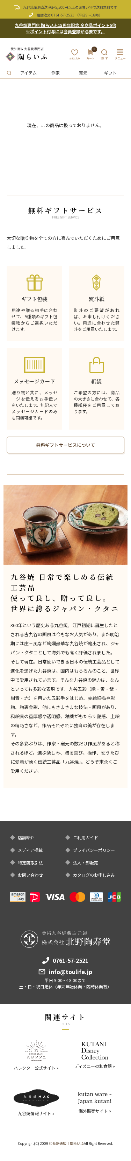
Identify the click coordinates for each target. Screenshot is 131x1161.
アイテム (28, 73)
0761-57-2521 (62, 15)
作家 (55, 73)
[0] (91, 56)
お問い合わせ (30, 875)
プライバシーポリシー (94, 850)
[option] (65, 525)
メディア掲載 (30, 850)
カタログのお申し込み (94, 875)
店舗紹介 (26, 837)
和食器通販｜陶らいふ (66, 1143)
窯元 (83, 73)
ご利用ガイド (85, 837)
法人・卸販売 (85, 862)
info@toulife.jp (70, 971)
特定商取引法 (30, 862)
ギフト (110, 73)
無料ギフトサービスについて (65, 445)
